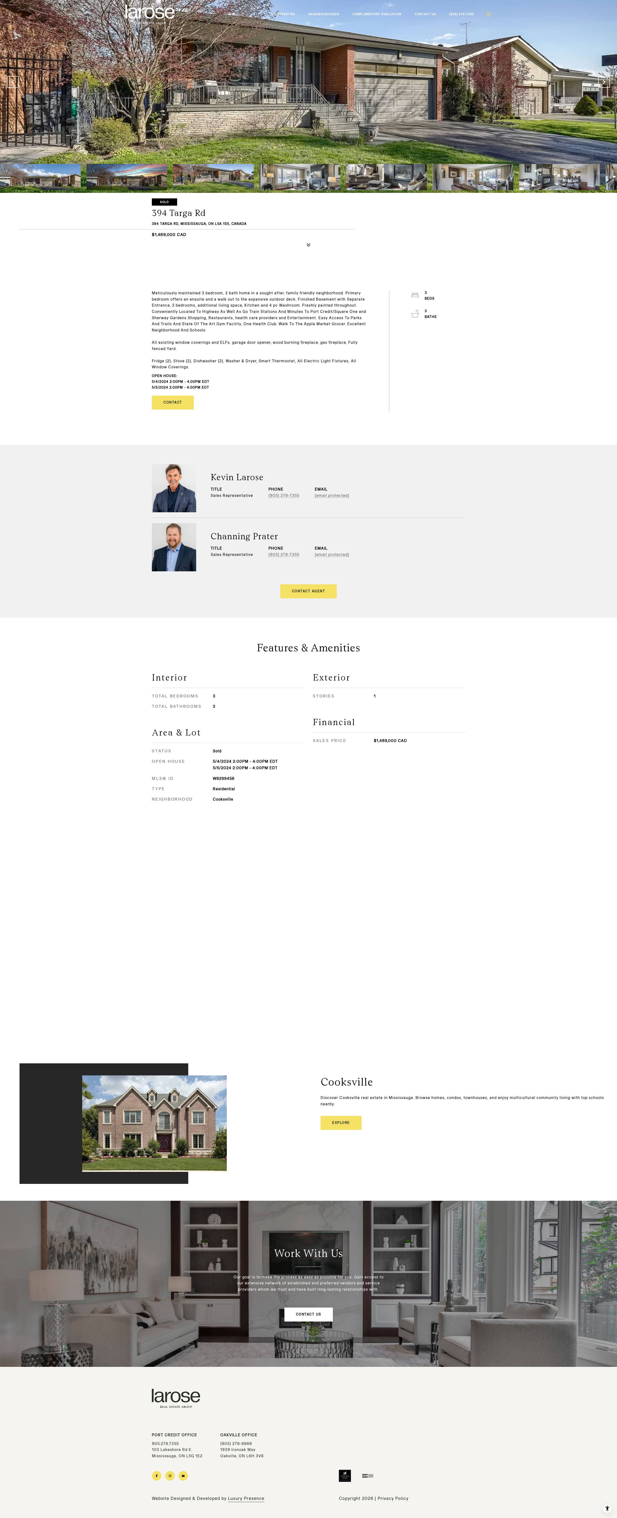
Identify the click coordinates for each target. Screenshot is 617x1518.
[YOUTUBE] (183, 1476)
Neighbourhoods (323, 14)
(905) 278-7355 (461, 14)
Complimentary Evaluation (377, 14)
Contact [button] (172, 402)
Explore (341, 1123)
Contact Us (425, 14)
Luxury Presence (246, 1498)
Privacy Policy (393, 1498)
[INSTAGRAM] (170, 1476)
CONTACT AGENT (308, 591)
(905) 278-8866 (236, 1443)
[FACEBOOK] (156, 1476)
